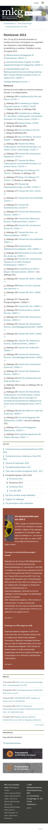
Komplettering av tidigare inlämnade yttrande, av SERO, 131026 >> (21, 106)
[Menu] (42, 3)
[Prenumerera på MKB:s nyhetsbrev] (22, 768)
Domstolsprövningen (25, 23)
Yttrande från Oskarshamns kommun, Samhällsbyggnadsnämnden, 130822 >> (23, 327)
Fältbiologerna (14, 787)
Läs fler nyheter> (39, 725)
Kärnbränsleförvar (10, 23)
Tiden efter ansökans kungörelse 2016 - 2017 (24, 471)
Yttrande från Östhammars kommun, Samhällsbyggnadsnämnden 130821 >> (23, 357)
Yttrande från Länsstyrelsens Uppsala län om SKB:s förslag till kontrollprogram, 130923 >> (23, 262)
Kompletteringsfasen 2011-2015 (16, 27)
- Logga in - (40, 829)
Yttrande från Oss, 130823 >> (30, 306)
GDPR (29, 808)
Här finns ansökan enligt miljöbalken (20, 495)
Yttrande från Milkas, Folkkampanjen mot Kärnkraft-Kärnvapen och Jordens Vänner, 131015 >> (22, 163)
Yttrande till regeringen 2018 (17, 463)
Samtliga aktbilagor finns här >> (17, 82)
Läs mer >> (8, 618)
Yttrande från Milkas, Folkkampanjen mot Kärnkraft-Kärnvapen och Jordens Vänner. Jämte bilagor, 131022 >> (22, 147)
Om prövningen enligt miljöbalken (19, 503)
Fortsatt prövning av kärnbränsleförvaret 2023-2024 (23, 450)
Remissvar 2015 (16, 487)
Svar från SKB (15, 491)
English (36, 3)
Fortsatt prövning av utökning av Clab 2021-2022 (22, 457)
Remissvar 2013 (16, 483)
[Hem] (12, 13)
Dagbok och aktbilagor (14, 499)
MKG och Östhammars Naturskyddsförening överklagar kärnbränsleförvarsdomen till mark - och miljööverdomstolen (23, 709)
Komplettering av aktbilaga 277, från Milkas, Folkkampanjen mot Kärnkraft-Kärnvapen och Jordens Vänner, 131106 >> (23, 116)
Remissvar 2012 (16, 479)
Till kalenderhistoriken (12, 743)
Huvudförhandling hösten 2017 (18, 467)
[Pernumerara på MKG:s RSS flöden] (22, 754)
